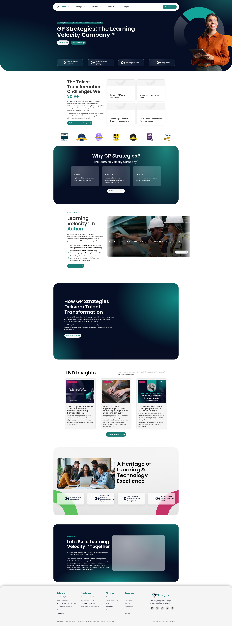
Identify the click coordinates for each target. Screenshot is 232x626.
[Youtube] (167, 608)
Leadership (109, 603)
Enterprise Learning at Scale (88, 600)
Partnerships (109, 606)
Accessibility (81, 621)
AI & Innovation (61, 613)
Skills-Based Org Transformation (90, 606)
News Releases (129, 606)
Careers (108, 610)
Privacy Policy (60, 621)
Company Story (110, 597)
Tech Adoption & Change (88, 603)
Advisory (59, 610)
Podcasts (127, 610)
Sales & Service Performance (64, 606)
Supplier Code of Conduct (108, 621)
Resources (127, 603)
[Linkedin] (152, 608)
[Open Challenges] (84, 7)
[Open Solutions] (100, 7)
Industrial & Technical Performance (66, 603)
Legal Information (71, 621)
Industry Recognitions (112, 600)
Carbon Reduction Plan (92, 621)
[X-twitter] (157, 608)
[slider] (148, 236)
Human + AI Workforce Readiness (90, 597)
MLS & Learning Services (63, 597)
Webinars (127, 613)
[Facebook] (172, 608)
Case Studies (128, 600)
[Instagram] (162, 608)
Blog (126, 597)
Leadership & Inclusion (63, 600)
